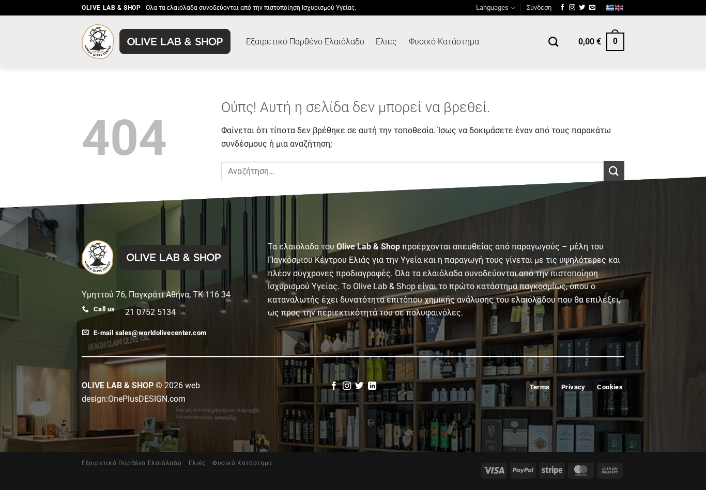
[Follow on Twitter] (582, 7)
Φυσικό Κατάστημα (444, 41)
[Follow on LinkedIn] (372, 386)
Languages (492, 7)
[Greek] (610, 7)
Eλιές (386, 41)
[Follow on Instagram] (572, 7)
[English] (619, 7)
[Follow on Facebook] (562, 7)
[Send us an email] (592, 7)
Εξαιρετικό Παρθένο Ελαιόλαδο (305, 41)
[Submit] (614, 171)
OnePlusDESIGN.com (147, 399)
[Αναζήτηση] (553, 41)
